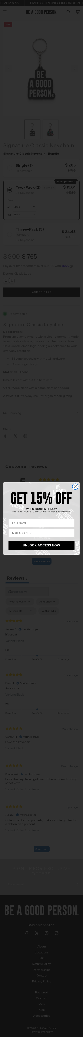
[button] (41, 502)
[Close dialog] (75, 487)
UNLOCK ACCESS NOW (41, 545)
